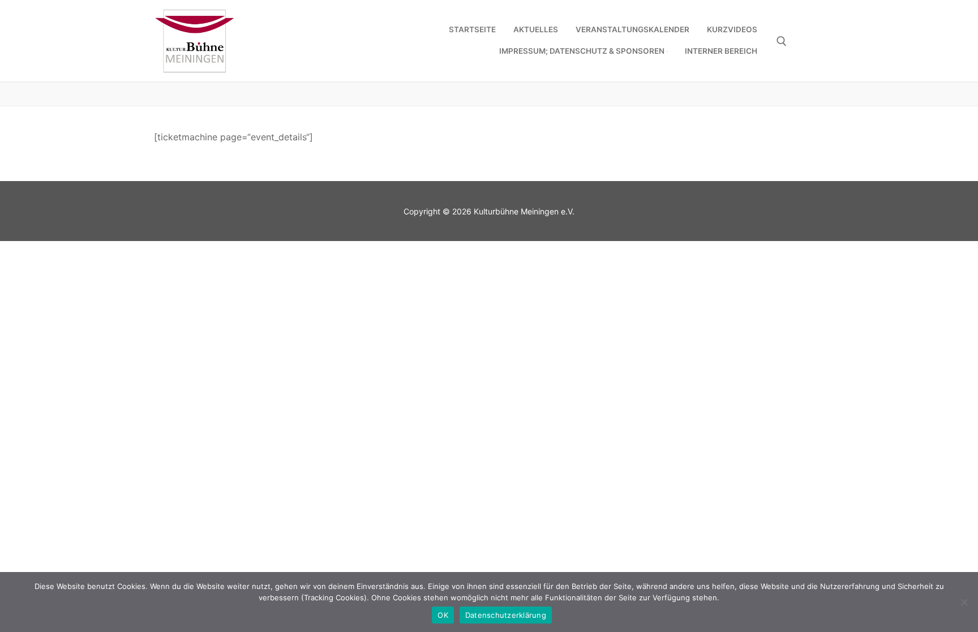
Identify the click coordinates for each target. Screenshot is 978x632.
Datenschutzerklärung (505, 615)
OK (442, 615)
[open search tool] (782, 41)
